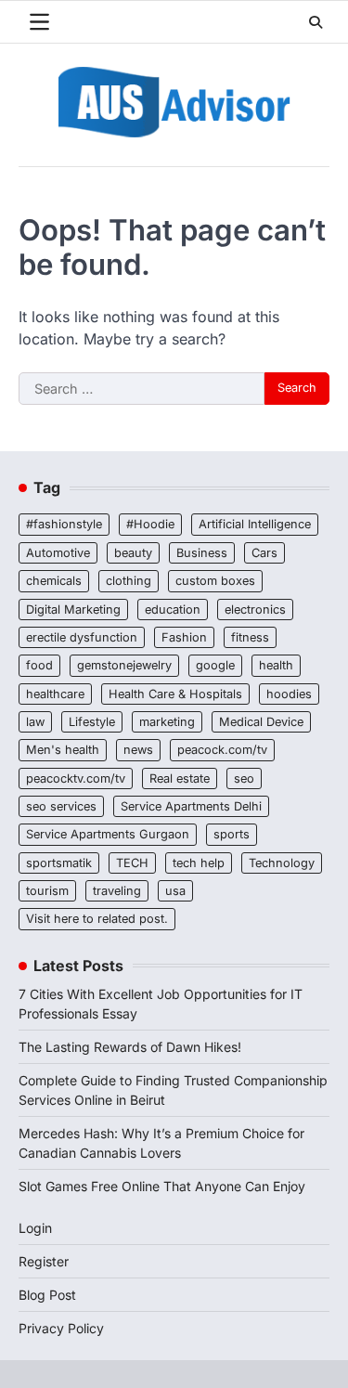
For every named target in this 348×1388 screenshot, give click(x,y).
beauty (133, 553)
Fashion (184, 637)
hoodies (289, 694)
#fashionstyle (64, 524)
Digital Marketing (73, 609)
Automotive (58, 553)
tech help (199, 863)
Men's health (62, 750)
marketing (167, 722)
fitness (250, 637)
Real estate (179, 778)
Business (201, 553)
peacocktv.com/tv (75, 778)
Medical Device (261, 722)
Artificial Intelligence (255, 524)
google (215, 665)
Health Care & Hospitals (175, 694)
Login (35, 1228)
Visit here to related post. (97, 919)
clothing (128, 581)
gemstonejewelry (124, 665)
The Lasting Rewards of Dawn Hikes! (130, 1047)
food (39, 665)
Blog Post (47, 1295)
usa (175, 891)
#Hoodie (150, 524)
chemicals (54, 581)
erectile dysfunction (81, 637)
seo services (61, 806)
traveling (117, 891)
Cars (264, 553)
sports (231, 834)
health (276, 665)
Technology (282, 863)
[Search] (315, 22)
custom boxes (215, 581)
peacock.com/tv (222, 750)
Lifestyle (92, 722)
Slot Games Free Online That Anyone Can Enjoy (162, 1186)
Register (44, 1261)
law (35, 722)
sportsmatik (59, 863)
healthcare (55, 694)
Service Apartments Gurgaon (107, 834)
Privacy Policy (61, 1328)
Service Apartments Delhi (191, 806)
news (138, 750)
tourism (47, 891)
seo (244, 778)
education (172, 609)
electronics (255, 609)
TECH (132, 863)
